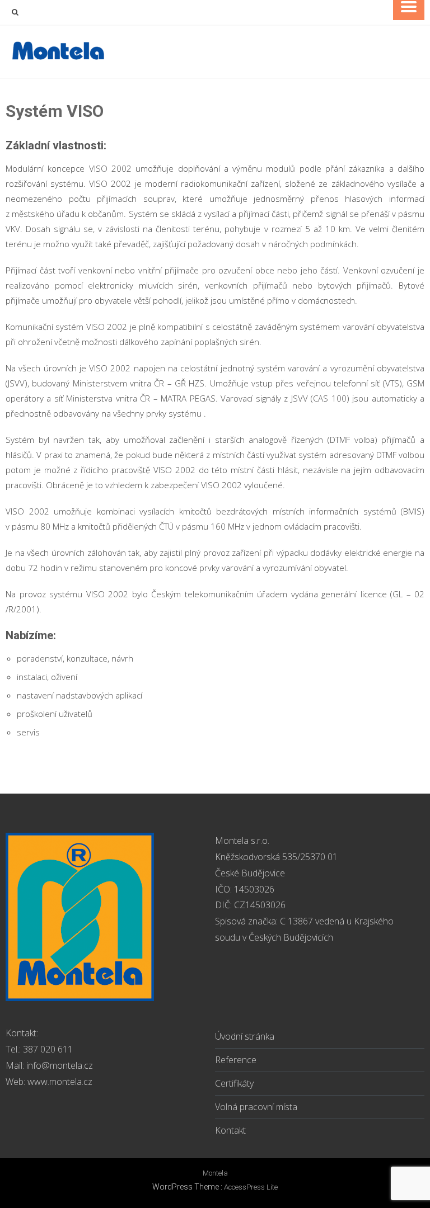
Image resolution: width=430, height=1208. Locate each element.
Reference (235, 1060)
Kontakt (230, 1130)
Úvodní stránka (244, 1036)
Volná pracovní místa (256, 1107)
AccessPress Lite (251, 1187)
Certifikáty (234, 1083)
